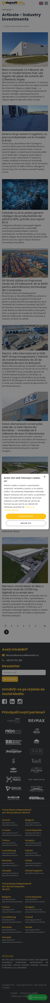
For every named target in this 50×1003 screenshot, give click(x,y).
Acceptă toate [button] (26, 516)
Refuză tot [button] (26, 523)
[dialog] (25, 501)
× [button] (44, 477)
